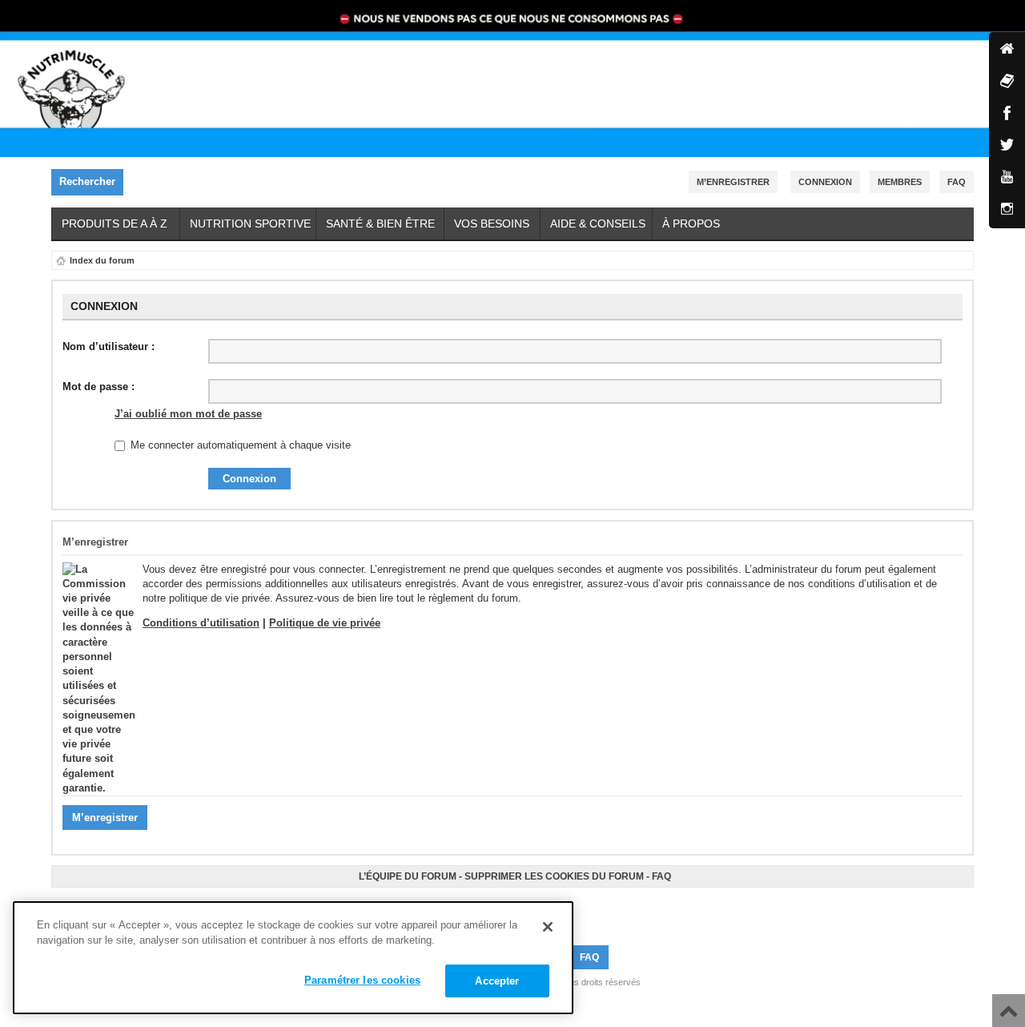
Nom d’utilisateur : (108, 346)
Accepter (497, 981)
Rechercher (87, 181)
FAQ (661, 876)
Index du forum (102, 260)
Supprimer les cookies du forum (554, 876)
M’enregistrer (733, 182)
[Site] (1007, 50)
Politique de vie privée (324, 623)
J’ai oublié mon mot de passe (188, 414)
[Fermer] (547, 926)
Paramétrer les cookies (362, 980)
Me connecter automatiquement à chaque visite (239, 445)
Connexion (825, 182)
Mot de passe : (98, 387)
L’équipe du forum (407, 876)
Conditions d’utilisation (201, 623)
